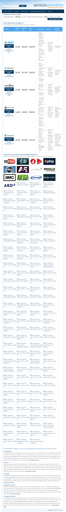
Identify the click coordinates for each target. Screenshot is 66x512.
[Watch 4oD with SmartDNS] (23, 162)
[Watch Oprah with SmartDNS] (10, 338)
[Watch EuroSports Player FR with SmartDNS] (36, 242)
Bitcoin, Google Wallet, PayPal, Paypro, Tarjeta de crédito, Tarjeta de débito (58, 112)
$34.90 (32, 47)
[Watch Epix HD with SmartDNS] (50, 234)
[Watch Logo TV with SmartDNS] (10, 290)
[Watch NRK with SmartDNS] (36, 330)
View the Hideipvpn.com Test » (9, 116)
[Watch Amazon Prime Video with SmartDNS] (50, 170)
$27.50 (24, 72)
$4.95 (17, 72)
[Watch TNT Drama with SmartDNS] (10, 402)
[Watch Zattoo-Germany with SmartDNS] (23, 443)
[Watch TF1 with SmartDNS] (50, 386)
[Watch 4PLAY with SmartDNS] (36, 162)
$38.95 (32, 112)
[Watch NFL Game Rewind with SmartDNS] (10, 322)
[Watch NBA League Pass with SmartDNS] (23, 306)
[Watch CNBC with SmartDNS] (23, 218)
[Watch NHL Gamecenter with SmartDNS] (50, 322)
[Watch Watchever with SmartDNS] (10, 435)
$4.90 (17, 47)
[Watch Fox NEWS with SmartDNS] (10, 250)
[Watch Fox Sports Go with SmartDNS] (50, 250)
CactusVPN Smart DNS (9, 496)
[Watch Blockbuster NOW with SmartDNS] (36, 202)
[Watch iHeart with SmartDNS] (10, 282)
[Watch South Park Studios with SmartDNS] (23, 370)
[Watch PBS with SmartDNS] (50, 338)
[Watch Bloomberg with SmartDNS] (50, 202)
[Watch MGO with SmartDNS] (50, 290)
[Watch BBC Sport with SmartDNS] (10, 194)
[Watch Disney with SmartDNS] (36, 226)
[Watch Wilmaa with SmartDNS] (23, 435)
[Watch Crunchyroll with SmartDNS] (50, 218)
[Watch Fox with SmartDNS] (50, 242)
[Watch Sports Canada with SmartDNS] (50, 370)
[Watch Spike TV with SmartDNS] (36, 370)
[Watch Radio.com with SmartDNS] (50, 346)
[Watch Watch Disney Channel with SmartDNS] (50, 427)
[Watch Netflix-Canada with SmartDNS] (10, 314)
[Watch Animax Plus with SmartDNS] (36, 178)
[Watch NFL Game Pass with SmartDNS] (50, 314)
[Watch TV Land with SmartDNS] (36, 402)
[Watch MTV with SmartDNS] (50, 298)
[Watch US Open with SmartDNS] (23, 419)
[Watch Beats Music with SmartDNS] (23, 194)
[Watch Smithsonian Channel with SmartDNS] (36, 362)
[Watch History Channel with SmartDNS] (23, 274)
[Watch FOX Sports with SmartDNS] (36, 250)
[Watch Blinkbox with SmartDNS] (23, 202)
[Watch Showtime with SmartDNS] (50, 354)
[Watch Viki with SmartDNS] (36, 427)
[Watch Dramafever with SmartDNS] (36, 234)
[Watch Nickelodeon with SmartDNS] (10, 330)
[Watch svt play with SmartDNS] (23, 386)
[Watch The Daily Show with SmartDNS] (10, 394)
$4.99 (17, 90)
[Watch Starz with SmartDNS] (50, 378)
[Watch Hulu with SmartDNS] (36, 274)
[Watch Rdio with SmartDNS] (10, 354)
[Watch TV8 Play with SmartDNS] (50, 411)
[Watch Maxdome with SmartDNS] (36, 290)
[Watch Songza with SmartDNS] (50, 362)
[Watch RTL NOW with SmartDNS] (23, 354)
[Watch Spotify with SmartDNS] (23, 378)
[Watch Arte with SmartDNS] (23, 186)
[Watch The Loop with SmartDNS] (23, 394)
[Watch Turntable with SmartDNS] (23, 402)
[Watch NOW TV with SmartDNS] (23, 330)
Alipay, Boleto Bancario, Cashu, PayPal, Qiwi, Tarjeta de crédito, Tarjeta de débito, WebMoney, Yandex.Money (58, 140)
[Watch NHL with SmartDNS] (36, 322)
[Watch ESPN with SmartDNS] (10, 242)
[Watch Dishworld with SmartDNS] (23, 226)
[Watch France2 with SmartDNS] (36, 258)
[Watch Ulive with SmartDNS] (10, 419)
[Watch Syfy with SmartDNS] (36, 386)
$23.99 (24, 90)
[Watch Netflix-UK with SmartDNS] (23, 314)
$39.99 (32, 90)
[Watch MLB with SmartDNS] (10, 298)
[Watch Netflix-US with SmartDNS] (36, 314)
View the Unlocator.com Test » (9, 76)
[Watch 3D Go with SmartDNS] (10, 162)
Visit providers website (9, 46)
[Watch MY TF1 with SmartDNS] (10, 306)
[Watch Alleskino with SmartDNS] (36, 170)
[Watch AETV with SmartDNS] (23, 170)
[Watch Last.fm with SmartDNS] (36, 282)
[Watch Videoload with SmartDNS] (23, 427)
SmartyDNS (6, 473)
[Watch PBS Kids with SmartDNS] (10, 346)
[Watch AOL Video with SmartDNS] (50, 178)
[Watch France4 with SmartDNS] (10, 266)
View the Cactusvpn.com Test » (9, 143)
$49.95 (32, 72)
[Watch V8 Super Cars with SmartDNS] (36, 419)
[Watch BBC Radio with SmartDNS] (50, 186)
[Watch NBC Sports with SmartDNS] (50, 306)
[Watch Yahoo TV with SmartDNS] (10, 443)
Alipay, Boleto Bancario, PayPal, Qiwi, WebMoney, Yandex (58, 89)
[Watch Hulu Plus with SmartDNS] (50, 274)
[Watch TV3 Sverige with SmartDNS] (36, 411)
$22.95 (24, 112)
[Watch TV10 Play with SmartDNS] (10, 411)
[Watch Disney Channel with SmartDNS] (50, 226)
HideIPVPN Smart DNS (9, 485)
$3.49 (18, 140)
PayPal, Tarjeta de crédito (58, 46)
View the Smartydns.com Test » (9, 94)
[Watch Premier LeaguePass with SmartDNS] (23, 346)
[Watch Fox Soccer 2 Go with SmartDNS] (23, 250)
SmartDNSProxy (8, 451)
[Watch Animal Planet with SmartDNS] (23, 178)
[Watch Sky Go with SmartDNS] (23, 362)
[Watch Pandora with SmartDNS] (36, 338)
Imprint (50, 510)
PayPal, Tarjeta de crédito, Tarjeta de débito (58, 72)
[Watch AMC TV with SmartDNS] (10, 178)
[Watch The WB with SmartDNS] (36, 394)
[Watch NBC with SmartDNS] (36, 306)
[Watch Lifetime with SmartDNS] (50, 282)
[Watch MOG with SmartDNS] (36, 298)
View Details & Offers (34, 460)
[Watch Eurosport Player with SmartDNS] (23, 242)
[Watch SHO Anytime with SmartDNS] (36, 354)
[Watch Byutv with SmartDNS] (23, 210)
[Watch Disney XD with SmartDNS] (23, 234)
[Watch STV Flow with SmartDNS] (10, 386)
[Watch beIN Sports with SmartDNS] (36, 194)
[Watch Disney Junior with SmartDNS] (10, 234)
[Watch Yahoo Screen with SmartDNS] (50, 435)
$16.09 (24, 140)
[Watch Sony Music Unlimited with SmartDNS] (10, 370)
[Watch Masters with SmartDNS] (23, 290)
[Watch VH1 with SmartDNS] (10, 427)
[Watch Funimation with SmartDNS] (36, 266)
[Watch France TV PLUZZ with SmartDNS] (23, 258)
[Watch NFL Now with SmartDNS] (23, 322)
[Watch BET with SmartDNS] (50, 194)
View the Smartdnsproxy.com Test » (9, 50)
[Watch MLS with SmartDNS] (23, 298)
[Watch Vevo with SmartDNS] (50, 419)
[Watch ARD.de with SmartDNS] (10, 186)
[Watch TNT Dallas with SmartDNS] (50, 394)
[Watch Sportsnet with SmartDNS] (10, 378)
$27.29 (32, 140)
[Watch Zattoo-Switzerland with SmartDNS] (36, 443)
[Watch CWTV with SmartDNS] (10, 226)
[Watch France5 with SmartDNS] (23, 266)
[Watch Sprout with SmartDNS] (36, 378)
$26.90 (24, 47)
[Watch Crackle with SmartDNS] (36, 218)
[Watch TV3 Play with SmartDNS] (23, 411)
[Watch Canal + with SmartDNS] (36, 210)
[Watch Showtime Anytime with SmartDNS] (10, 362)
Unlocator (6, 462)
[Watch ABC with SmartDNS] (10, 170)
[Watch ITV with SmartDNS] (23, 282)
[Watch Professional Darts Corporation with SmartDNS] (36, 346)
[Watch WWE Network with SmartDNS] (36, 435)
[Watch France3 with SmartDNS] (50, 258)
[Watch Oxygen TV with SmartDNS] (23, 338)
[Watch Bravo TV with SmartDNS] (10, 210)
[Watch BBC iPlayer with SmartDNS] (36, 186)
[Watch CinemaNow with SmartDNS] (10, 218)
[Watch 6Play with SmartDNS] (50, 162)
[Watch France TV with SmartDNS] (10, 258)
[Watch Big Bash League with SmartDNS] (10, 202)
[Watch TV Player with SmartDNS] (50, 402)
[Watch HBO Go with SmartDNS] (10, 274)
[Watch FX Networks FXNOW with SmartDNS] (50, 266)
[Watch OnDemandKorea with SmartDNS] (50, 330)
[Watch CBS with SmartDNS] (50, 210)
